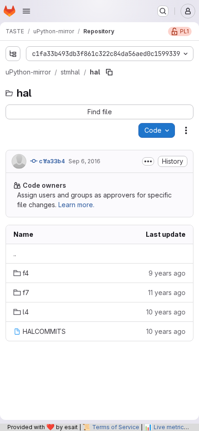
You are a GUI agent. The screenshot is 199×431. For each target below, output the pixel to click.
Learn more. (76, 205)
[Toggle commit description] (148, 161)
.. (14, 254)
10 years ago (166, 312)
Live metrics (170, 427)
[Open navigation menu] (26, 11)
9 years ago (167, 273)
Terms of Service (115, 427)
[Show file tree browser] (13, 53)
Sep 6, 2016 (84, 161)
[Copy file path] (109, 72)
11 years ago (167, 292)
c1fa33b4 (51, 161)
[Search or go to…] (162, 11)
